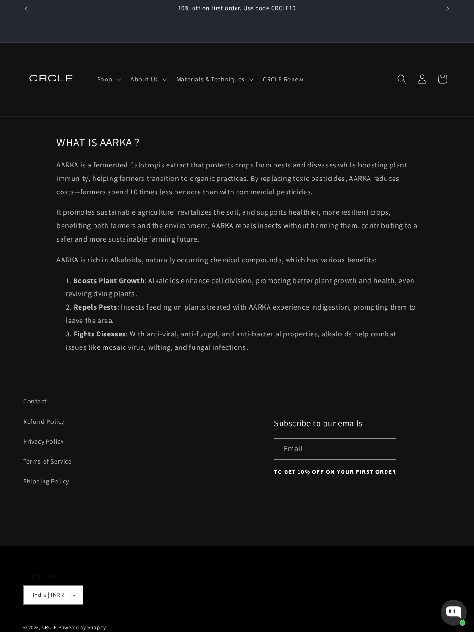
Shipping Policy (46, 481)
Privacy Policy (43, 441)
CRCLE (49, 627)
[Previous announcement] (26, 9)
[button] (108, 79)
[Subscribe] (385, 449)
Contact (35, 401)
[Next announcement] (447, 9)
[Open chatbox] (454, 613)
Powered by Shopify (82, 627)
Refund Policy (43, 421)
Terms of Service (47, 461)
